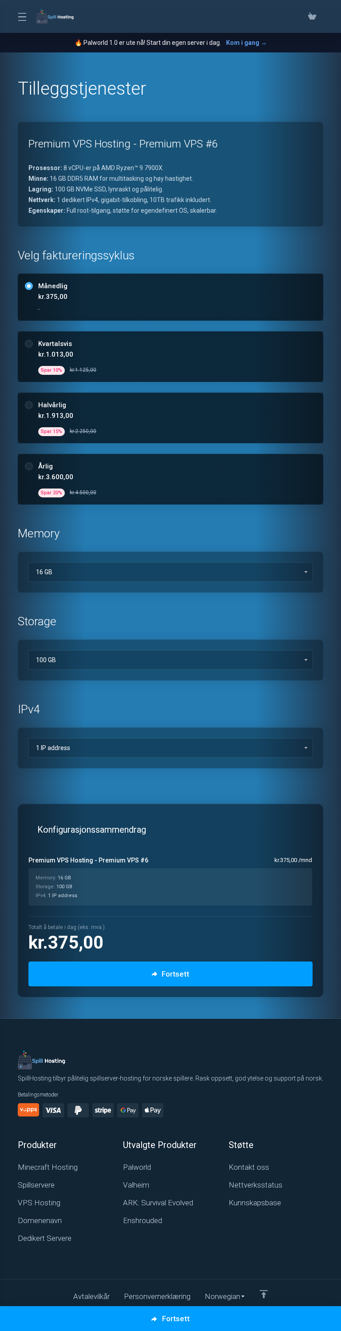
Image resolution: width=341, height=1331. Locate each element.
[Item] (264, 1294)
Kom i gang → (246, 42)
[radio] (29, 286)
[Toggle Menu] (21, 16)
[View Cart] (314, 16)
